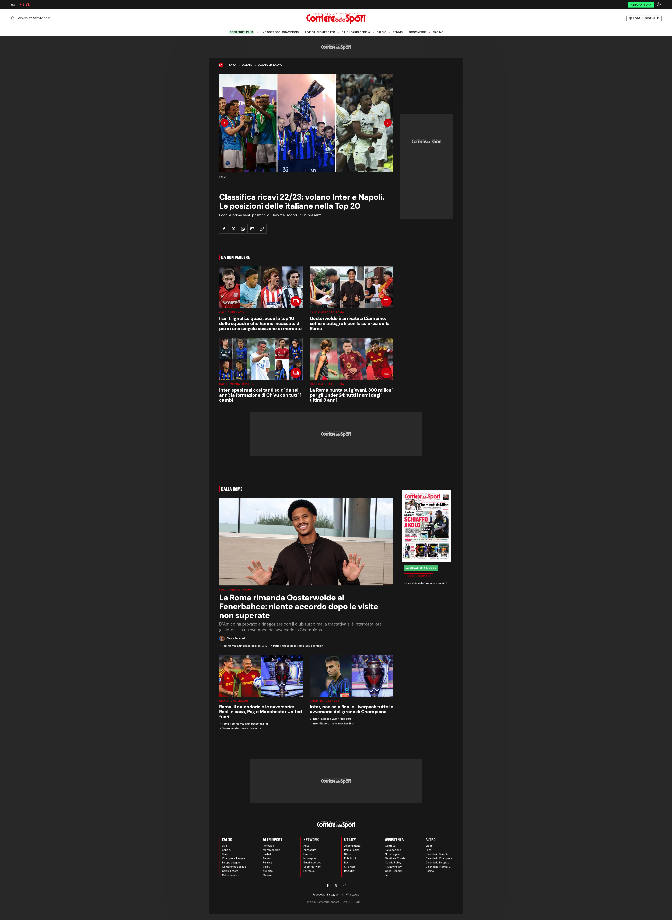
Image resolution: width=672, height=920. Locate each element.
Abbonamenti (352, 846)
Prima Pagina (351, 850)
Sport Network (312, 867)
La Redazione (393, 850)
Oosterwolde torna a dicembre (241, 728)
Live (26, 4)
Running (267, 862)
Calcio (381, 32)
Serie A (226, 850)
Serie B (226, 854)
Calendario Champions (439, 858)
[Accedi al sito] (659, 4)
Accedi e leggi (435, 583)
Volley (266, 867)
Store (347, 854)
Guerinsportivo (312, 862)
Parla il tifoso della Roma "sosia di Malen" (298, 646)
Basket (267, 854)
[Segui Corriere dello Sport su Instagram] (344, 885)
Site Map (349, 867)
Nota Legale (392, 854)
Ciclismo (268, 875)
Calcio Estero (230, 871)
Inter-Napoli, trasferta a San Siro (333, 723)
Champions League (234, 701)
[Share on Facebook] (224, 228)
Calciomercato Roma (327, 312)
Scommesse (418, 32)
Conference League (234, 867)
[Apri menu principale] (12, 4)
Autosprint (309, 850)
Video (429, 846)
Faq (387, 875)
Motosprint (310, 858)
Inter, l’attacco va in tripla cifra (332, 719)
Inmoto (307, 854)
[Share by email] (252, 228)
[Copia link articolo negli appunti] (261, 228)
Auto (306, 846)
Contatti (390, 846)
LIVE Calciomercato (320, 32)
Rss (346, 862)
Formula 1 (268, 846)
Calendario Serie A (355, 32)
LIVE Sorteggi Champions (279, 32)
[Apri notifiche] (12, 18)
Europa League (231, 862)
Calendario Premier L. (438, 867)
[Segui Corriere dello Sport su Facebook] (328, 885)
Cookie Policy (393, 862)
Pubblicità (350, 858)
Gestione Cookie (395, 858)
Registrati (350, 871)
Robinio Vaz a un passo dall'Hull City (244, 646)
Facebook (319, 894)
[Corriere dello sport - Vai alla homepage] (336, 18)
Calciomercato (231, 312)
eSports (268, 871)
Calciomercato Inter (236, 384)
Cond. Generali (393, 871)
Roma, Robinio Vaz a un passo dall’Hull (245, 723)
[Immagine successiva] (388, 123)
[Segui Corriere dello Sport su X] (336, 885)
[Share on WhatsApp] (242, 228)
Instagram (333, 894)
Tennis (398, 32)
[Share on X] (233, 228)
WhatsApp (352, 894)
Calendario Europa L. (438, 862)
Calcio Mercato (270, 65)
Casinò (438, 32)
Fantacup (309, 871)
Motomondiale (271, 850)
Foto (232, 65)
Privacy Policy (393, 867)
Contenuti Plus (241, 32)
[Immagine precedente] (225, 123)
